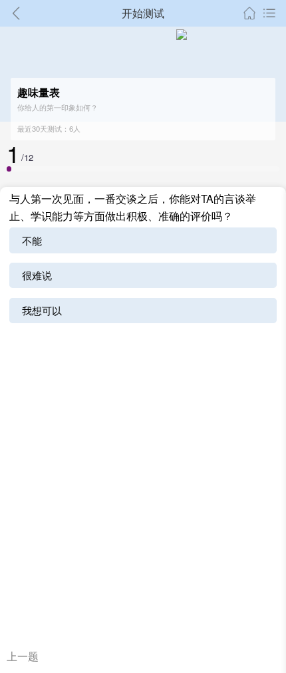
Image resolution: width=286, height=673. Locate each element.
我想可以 (42, 310)
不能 (32, 240)
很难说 (37, 275)
